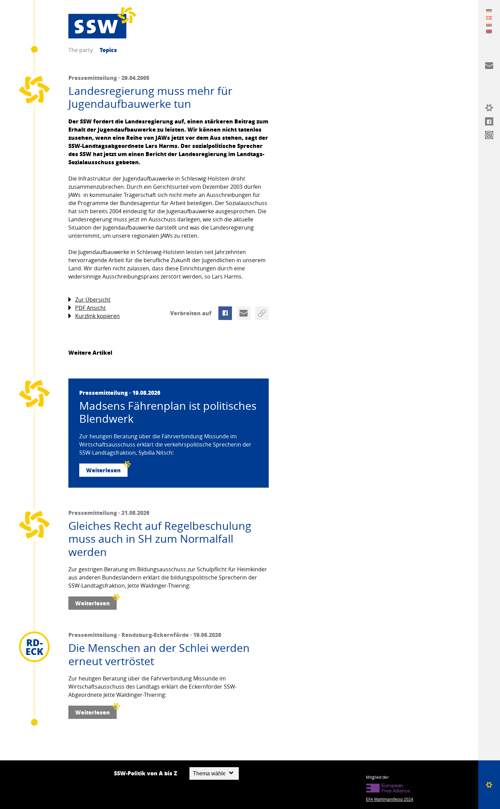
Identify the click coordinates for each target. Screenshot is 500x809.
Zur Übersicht (93, 299)
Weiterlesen (103, 470)
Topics (108, 50)
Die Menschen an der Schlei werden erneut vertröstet (159, 654)
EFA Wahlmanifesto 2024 (389, 799)
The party (80, 50)
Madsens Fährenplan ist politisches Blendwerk (167, 412)
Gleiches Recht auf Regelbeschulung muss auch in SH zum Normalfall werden (159, 538)
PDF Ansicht (90, 307)
